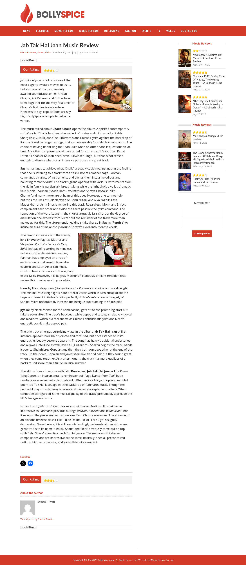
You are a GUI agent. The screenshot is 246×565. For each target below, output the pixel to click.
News (26, 31)
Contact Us (189, 31)
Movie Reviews (63, 31)
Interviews (111, 31)
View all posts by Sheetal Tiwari (37, 519)
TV (158, 31)
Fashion (130, 31)
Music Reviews (89, 31)
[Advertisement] (160, 12)
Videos (170, 31)
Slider (48, 52)
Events (146, 31)
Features (42, 31)
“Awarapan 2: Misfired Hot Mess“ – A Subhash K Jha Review (207, 58)
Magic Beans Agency (162, 560)
